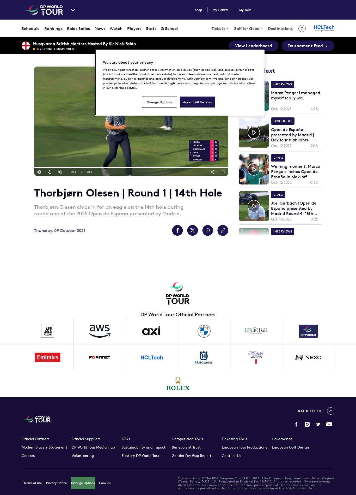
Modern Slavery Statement (44, 447)
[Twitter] (318, 424)
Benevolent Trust (186, 447)
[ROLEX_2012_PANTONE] (178, 384)
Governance (282, 439)
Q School (169, 28)
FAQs (126, 439)
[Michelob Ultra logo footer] (256, 357)
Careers (28, 455)
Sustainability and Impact (143, 447)
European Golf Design (290, 447)
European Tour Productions (244, 447)
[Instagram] (307, 424)
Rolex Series (78, 28)
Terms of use (33, 483)
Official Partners (35, 439)
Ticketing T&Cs (234, 439)
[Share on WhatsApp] (207, 230)
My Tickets (221, 10)
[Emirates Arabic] (48, 357)
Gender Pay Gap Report (191, 455)
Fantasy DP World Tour (140, 455)
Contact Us (231, 455)
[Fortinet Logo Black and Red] (100, 357)
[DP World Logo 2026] (308, 331)
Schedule (31, 28)
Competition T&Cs (187, 439)
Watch (116, 28)
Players (134, 28)
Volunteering (83, 455)
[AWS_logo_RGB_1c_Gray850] (100, 331)
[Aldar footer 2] (48, 331)
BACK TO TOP (311, 411)
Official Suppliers (86, 439)
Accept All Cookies (197, 102)
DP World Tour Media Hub (93, 447)
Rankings (53, 28)
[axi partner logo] (152, 331)
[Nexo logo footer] (308, 357)
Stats (151, 28)
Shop (198, 10)
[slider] (131, 167)
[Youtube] (329, 424)
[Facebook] (296, 424)
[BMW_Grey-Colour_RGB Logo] (204, 331)
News (100, 28)
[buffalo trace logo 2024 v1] (256, 331)
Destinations (280, 28)
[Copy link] (222, 230)
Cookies (105, 483)
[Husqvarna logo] (204, 357)
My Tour (245, 10)
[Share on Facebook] (177, 230)
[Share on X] (192, 230)
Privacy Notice (56, 483)
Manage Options (83, 483)
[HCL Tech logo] (152, 357)
